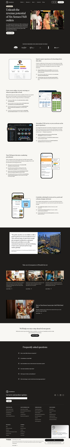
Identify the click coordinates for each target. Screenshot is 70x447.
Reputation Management (25, 416)
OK (54, 440)
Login (53, 2)
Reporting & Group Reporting (40, 414)
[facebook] (55, 395)
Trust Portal (22, 435)
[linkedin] (60, 395)
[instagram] (63, 395)
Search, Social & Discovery (10, 416)
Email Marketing (8, 412)
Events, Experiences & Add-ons (26, 410)
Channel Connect (38, 419)
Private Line (22, 412)
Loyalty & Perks (23, 414)
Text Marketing (8, 414)
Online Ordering (37, 412)
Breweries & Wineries (53, 419)
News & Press (23, 431)
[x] (58, 395)
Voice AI (36, 417)
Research (7, 430)
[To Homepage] (10, 2)
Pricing (43, 2)
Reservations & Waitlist (24, 409)
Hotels (50, 412)
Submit (9, 401)
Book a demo (10, 33)
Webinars (7, 435)
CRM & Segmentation (9, 409)
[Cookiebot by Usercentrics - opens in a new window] (8, 439)
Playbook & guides (9, 428)
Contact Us (39, 2)
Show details (14, 445)
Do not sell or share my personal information (54, 442)
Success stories (8, 433)
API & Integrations (38, 421)
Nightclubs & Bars (52, 416)
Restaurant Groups (52, 410)
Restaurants (51, 409)
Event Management (38, 416)
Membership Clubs (52, 414)
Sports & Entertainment (53, 417)
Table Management (38, 409)
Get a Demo (61, 2)
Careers (22, 430)
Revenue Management (39, 410)
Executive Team (23, 428)
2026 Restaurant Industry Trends (11, 431)
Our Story (22, 426)
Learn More (8, 288)
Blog (7, 426)
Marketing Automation (9, 410)
